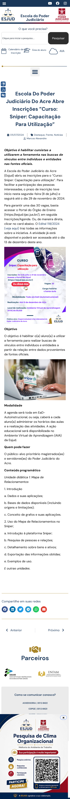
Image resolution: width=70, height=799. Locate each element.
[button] (4, 3)
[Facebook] (57, 3)
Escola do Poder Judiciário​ (35, 17)
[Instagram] (65, 3)
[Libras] (3, 83)
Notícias (58, 134)
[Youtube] (50, 3)
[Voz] (3, 89)
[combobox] (24, 38)
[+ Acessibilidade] (3, 95)
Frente (49, 134)
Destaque (39, 134)
